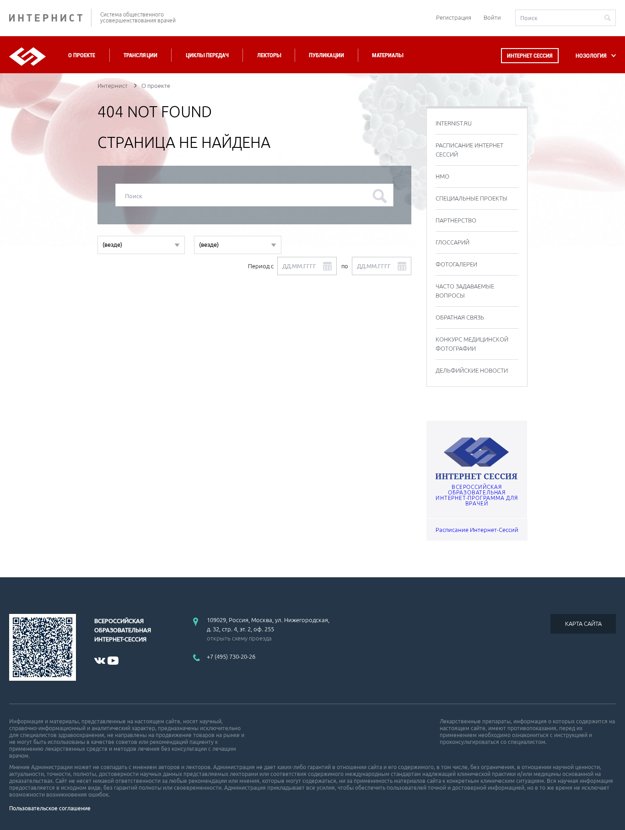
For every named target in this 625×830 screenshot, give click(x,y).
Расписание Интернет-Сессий (477, 529)
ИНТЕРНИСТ (50, 18)
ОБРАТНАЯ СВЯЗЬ (460, 317)
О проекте (81, 55)
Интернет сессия (530, 55)
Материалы (387, 55)
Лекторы (269, 55)
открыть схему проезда (239, 638)
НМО (442, 176)
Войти (492, 17)
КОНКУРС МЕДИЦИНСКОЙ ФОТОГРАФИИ (472, 344)
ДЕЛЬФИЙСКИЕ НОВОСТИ (472, 370)
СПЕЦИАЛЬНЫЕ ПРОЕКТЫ (471, 198)
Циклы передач (207, 55)
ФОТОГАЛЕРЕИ (456, 264)
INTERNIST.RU (454, 123)
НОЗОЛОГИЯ (591, 55)
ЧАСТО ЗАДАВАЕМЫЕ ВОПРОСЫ (465, 290)
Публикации (326, 55)
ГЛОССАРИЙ (452, 242)
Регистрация (453, 17)
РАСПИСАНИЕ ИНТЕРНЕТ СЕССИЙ (469, 149)
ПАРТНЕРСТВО (456, 220)
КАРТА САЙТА (583, 623)
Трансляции (140, 55)
